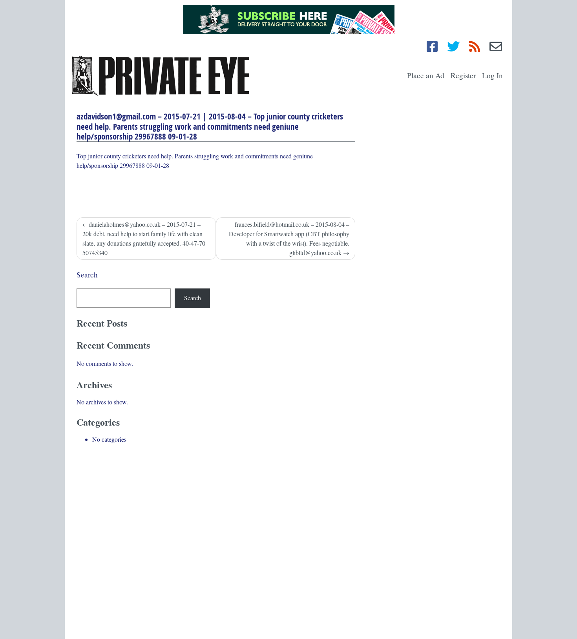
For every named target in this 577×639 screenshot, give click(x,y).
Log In (492, 75)
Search (87, 274)
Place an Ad (425, 75)
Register (463, 75)
